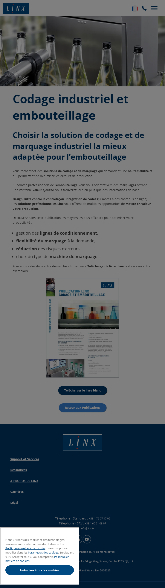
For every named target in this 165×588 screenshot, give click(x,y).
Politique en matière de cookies (25, 548)
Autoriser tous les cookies (39, 570)
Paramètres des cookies (43, 552)
